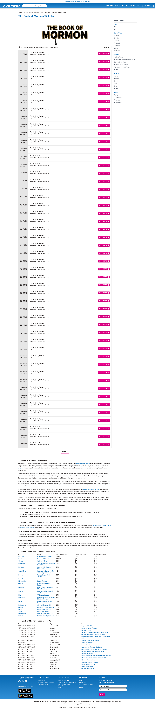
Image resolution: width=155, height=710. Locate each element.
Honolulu (21, 567)
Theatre (125, 6)
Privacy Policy (82, 682)
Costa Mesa (22, 571)
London (20, 559)
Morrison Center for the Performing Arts (44, 602)
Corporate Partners (63, 680)
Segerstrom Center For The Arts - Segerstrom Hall (45, 572)
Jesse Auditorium (42, 579)
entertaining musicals (83, 464)
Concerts (109, 6)
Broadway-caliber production (91, 489)
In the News (61, 686)
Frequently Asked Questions (46, 682)
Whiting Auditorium (43, 595)
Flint (19, 595)
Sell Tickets (148, 6)
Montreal (21, 587)
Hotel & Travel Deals (64, 684)
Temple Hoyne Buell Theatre (90, 640)
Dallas (20, 609)
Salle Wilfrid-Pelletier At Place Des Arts (45, 588)
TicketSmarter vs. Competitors (67, 682)
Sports (117, 6)
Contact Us (41, 680)
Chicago (20, 561)
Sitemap (81, 687)
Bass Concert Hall (43, 611)
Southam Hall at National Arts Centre (92, 651)
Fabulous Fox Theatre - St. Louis (91, 647)
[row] (64, 54)
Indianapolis (22, 605)
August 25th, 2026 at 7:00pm (102, 525)
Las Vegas (21, 563)
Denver (20, 575)
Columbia (21, 579)
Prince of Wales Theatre (44, 559)
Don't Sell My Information (86, 684)
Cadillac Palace (42, 561)
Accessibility (82, 686)
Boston (20, 616)
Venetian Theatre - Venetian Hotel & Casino (46, 564)
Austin (20, 611)
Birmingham (22, 614)
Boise (20, 601)
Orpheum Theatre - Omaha (45, 607)
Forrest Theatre (42, 581)
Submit (102, 694)
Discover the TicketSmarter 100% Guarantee (77, 1)
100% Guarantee (43, 684)
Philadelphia (22, 581)
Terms (80, 680)
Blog (59, 687)
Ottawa (20, 591)
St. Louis (21, 583)
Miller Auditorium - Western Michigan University (46, 598)
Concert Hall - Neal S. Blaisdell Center (44, 568)
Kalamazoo (21, 597)
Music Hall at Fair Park (44, 609)
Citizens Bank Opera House (46, 616)
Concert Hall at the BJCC (45, 614)
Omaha (20, 607)
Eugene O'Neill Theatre (27, 527)
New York (21, 557)
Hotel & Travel (135, 6)
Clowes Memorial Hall (44, 605)
